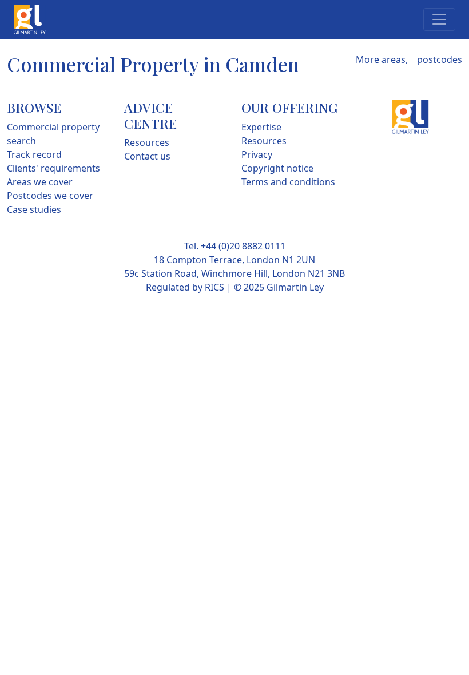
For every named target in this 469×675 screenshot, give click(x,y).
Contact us (147, 156)
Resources (146, 142)
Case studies (34, 209)
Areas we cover (40, 182)
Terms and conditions (288, 182)
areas (393, 59)
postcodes (439, 59)
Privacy (256, 154)
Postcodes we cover (50, 195)
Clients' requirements (53, 168)
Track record (34, 154)
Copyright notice (277, 168)
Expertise (261, 127)
